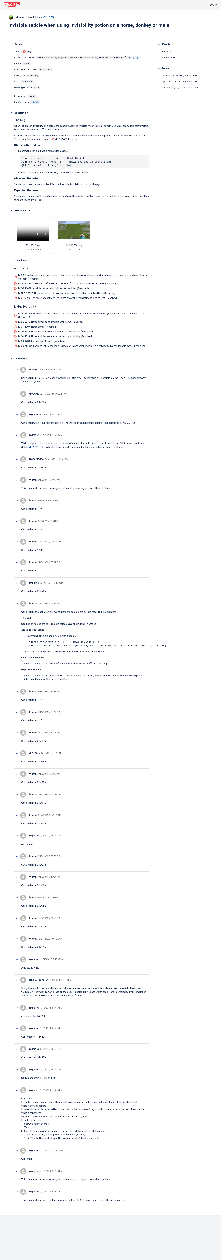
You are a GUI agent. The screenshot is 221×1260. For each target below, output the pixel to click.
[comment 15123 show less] (17, 480)
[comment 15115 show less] (17, 712)
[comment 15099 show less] (17, 1028)
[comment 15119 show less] (17, 562)
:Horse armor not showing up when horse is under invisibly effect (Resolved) (66, 293)
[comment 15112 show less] (17, 774)
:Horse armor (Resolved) (37, 326)
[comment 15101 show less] (17, 980)
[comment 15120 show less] (17, 542)
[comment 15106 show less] (17, 898)
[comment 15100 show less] (17, 1008)
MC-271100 (35, 447)
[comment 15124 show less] (17, 459)
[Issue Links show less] (11, 260)
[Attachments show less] (11, 211)
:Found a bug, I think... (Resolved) (42, 341)
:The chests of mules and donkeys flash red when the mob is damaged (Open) (67, 283)
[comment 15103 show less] (17, 959)
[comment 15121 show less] (17, 521)
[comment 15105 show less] (17, 918)
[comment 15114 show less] (17, 733)
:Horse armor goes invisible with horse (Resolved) (50, 321)
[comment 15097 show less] (17, 1070)
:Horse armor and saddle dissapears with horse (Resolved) (55, 331)
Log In (213, 4)
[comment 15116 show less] (17, 692)
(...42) (135, 58)
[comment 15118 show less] (17, 583)
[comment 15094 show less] (17, 1171)
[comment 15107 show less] (17, 877)
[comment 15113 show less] (17, 753)
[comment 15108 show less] (17, 856)
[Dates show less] (159, 68)
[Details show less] (11, 44)
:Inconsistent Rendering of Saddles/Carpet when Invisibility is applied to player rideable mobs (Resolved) (81, 346)
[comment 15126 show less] (17, 414)
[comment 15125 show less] (17, 435)
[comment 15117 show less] (17, 604)
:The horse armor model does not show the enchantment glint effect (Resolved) (68, 298)
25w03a (35, 102)
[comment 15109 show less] (17, 836)
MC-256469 (61, 139)
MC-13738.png (74, 245)
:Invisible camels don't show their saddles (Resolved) (53, 288)
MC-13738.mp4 (33, 245)
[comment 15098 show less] (17, 1049)
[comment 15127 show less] (17, 394)
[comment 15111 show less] (17, 795)
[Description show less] (11, 113)
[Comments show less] (11, 359)
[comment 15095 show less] (17, 1151)
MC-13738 (48, 17)
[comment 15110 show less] (17, 815)
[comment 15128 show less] (17, 370)
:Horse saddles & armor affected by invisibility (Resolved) (55, 336)
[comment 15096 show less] (17, 1090)
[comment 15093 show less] (17, 1192)
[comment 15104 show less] (17, 939)
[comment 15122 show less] (17, 501)
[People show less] (159, 44)
